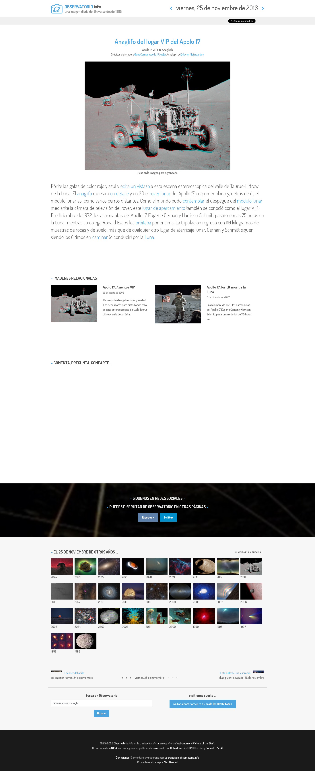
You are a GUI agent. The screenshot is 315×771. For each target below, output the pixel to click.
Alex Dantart (171, 762)
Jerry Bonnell (206, 748)
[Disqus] (157, 414)
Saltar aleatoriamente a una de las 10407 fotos (202, 704)
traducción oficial (149, 743)
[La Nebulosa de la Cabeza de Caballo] (62, 566)
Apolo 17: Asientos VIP (119, 287)
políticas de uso (148, 748)
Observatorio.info (123, 743)
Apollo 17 (154, 54)
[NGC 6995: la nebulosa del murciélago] (180, 566)
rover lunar (160, 193)
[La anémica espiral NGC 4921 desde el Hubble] (109, 591)
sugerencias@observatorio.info (181, 757)
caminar (100, 237)
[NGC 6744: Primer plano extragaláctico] (109, 566)
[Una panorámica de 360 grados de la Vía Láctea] (180, 591)
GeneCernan (141, 54)
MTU (192, 748)
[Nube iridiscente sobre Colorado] (228, 591)
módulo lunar (249, 200)
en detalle (119, 193)
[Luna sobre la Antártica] (62, 616)
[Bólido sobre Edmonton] (204, 591)
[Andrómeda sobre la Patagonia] (157, 566)
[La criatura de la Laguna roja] (85, 591)
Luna (149, 237)
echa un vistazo (135, 186)
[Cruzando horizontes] (228, 566)
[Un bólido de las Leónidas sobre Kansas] (228, 616)
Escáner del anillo (74, 673)
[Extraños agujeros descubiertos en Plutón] (62, 591)
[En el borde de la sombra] (133, 566)
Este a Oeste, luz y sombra (235, 673)
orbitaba (143, 222)
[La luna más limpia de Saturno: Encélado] (85, 641)
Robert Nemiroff (179, 748)
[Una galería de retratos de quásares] (62, 641)
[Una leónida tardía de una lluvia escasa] (109, 616)
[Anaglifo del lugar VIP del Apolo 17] (251, 566)
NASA (163, 54)
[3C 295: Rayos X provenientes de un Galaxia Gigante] (204, 616)
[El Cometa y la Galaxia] (251, 616)
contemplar (194, 200)
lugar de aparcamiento (163, 208)
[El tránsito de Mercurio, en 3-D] (251, 591)
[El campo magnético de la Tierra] (133, 616)
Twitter (168, 517)
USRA (219, 748)
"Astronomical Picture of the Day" (195, 743)
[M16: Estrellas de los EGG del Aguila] (157, 616)
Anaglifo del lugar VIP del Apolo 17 (157, 41)
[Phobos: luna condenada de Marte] (204, 566)
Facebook (148, 517)
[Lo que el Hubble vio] (85, 616)
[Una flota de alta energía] (180, 616)
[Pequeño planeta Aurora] (85, 566)
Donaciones (122, 757)
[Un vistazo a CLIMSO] (133, 591)
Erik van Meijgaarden (192, 54)
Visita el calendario (249, 552)
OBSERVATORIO (79, 6)
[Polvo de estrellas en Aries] (157, 591)
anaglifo (84, 193)
